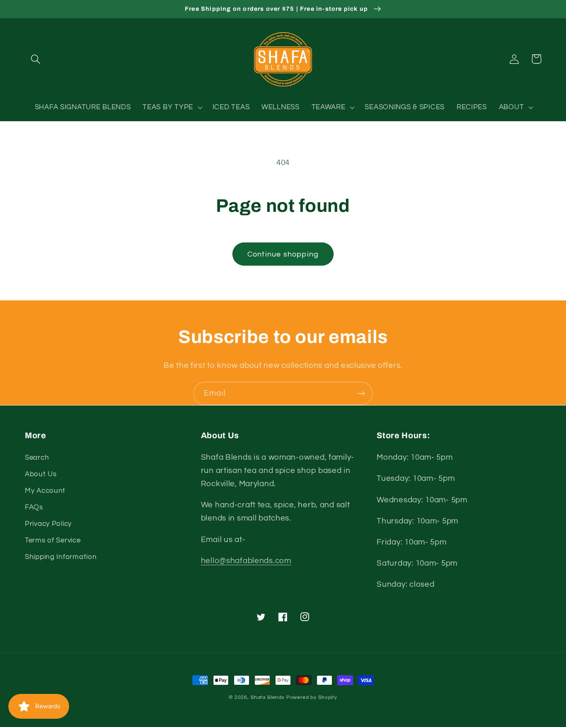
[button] (36, 59)
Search (37, 457)
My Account (45, 490)
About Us (41, 474)
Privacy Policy (48, 524)
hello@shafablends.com (246, 561)
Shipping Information (61, 557)
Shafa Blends (268, 697)
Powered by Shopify (311, 697)
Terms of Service (53, 540)
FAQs (34, 507)
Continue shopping (283, 254)
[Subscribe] (361, 393)
